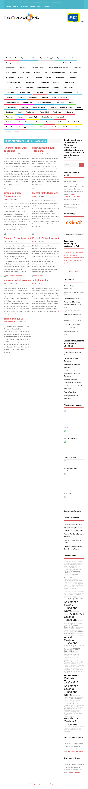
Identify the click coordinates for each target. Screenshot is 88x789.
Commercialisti (30, 82)
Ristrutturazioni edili (13, 122)
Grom (66, 427)
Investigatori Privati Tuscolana (72, 659)
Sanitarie (28, 122)
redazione (7, 154)
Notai (79, 107)
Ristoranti (60, 117)
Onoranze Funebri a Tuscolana (72, 700)
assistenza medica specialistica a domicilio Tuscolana (72, 373)
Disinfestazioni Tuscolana (70, 726)
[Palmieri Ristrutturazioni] (13, 233)
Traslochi (55, 127)
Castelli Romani (56, 2)
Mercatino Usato (69, 331)
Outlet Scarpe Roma (71, 292)
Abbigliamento (11, 58)
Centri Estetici (69, 82)
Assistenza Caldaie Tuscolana (71, 678)
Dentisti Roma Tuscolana (72, 511)
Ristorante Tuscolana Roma (72, 572)
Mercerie (53, 107)
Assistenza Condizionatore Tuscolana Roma (72, 565)
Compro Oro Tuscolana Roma (72, 596)
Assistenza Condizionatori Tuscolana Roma (74, 575)
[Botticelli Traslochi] (74, 475)
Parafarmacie (30, 112)
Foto (78, 92)
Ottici (20, 112)
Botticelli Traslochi (70, 494)
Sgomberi (49, 122)
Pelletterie (69, 112)
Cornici (8, 87)
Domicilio (29, 87)
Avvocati (37, 72)
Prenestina (24, 6)
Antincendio (67, 63)
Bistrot (20, 77)
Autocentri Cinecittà (70, 438)
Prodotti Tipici (33, 117)
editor (5, 199)
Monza (20, 2)
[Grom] (74, 412)
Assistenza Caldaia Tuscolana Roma (71, 690)
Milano (9, 6)
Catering (56, 82)
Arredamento (10, 68)
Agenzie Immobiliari (28, 58)
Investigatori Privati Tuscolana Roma (73, 563)
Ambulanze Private (35, 63)
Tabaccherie (10, 127)
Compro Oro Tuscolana (70, 591)
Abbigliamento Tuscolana (76, 635)
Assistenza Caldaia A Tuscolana (71, 721)
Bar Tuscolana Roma (72, 704)
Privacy (39, 6)
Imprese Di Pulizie (12, 102)
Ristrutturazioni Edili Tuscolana (73, 561)
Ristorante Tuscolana (74, 598)
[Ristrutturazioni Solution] (13, 275)
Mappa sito (56, 783)
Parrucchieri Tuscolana (71, 653)
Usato (65, 127)
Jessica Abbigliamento (71, 286)
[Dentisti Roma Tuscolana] (74, 498)
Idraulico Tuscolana (69, 716)
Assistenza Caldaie (37, 68)
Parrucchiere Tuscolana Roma (71, 669)
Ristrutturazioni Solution (17, 280)
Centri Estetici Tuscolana (76, 587)
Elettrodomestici (43, 87)
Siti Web (61, 122)
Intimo (71, 102)
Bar (46, 72)
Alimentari (20, 63)
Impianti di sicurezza (59, 97)
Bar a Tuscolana (70, 578)
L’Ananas (76, 549)
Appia (14, 2)
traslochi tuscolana (70, 588)
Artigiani (23, 68)
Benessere (73, 72)
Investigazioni (11, 107)
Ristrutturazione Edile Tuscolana (74, 590)
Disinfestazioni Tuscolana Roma (72, 582)
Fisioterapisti (54, 92)
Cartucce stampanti (13, 82)
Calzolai (49, 77)
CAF (28, 77)
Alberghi (9, 63)
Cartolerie (72, 77)
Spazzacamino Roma (75, 751)
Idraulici (45, 97)
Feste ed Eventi (24, 92)
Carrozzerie (60, 77)
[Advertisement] (56, 37)
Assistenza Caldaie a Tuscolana (74, 616)
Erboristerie (10, 92)
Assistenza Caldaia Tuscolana (71, 640)
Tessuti (33, 127)
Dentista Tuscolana (70, 702)
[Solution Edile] (37, 275)
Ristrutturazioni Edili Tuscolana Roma (73, 672)
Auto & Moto (25, 72)
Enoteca (56, 87)
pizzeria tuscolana (74, 711)
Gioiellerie (20, 97)
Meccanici (24, 107)
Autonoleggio (11, 72)
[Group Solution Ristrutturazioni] (15, 188)
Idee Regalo (33, 97)
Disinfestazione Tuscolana (75, 714)
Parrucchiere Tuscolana (72, 600)
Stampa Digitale (74, 122)
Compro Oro (44, 82)
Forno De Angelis (70, 457)
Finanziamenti (40, 92)
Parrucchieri (44, 112)
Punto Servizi (47, 117)
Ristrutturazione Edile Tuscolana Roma (72, 709)
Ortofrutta (9, 112)
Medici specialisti (39, 107)
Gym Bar (67, 311)
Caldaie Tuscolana (75, 622)
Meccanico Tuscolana (75, 728)
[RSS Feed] (81, 2)
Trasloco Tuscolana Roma (71, 657)
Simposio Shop (78, 530)
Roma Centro (37, 2)
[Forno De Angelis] (74, 442)
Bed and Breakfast (58, 72)
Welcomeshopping (76, 271)
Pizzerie (20, 117)
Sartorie (39, 122)
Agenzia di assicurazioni (66, 58)
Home (8, 2)
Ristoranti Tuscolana (72, 650)
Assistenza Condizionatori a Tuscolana (73, 568)
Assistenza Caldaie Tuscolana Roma (71, 606)
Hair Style (67, 324)
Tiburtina (46, 2)
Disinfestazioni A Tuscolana (71, 579)
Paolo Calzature (69, 314)
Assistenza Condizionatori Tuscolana (72, 655)
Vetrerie (75, 127)
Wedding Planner (12, 132)
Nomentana (27, 2)
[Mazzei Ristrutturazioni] (40, 188)
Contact (32, 6)
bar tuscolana (76, 699)
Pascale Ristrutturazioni (45, 238)
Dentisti (18, 87)
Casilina (15, 6)
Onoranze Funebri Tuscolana (73, 581)
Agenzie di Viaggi (46, 58)
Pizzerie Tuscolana (74, 705)
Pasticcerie (57, 112)
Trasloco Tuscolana (69, 583)
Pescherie (9, 117)
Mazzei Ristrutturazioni (45, 193)
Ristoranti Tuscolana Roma (71, 626)
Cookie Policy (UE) (49, 6)
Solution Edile (40, 280)
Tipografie (44, 127)
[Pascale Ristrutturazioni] (41, 233)
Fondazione (67, 92)
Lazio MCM (68, 298)
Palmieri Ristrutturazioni (17, 238)
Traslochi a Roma (74, 772)
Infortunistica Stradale (44, 102)
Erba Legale (68, 87)
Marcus (66, 328)
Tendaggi (22, 127)
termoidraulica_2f (9, 322)
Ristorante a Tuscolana (73, 595)
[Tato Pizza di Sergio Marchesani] (74, 461)
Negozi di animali (66, 107)
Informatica (27, 102)
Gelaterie (9, 97)
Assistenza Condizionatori (58, 68)
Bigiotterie (10, 77)
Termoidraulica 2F (14, 318)
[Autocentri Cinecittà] (74, 431)
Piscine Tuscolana (70, 392)
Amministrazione (52, 63)
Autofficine (77, 68)
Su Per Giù (67, 320)
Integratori (60, 102)
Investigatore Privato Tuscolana (73, 584)
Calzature (38, 77)
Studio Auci (78, 524)
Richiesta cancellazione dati (46, 784)
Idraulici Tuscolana (79, 593)
